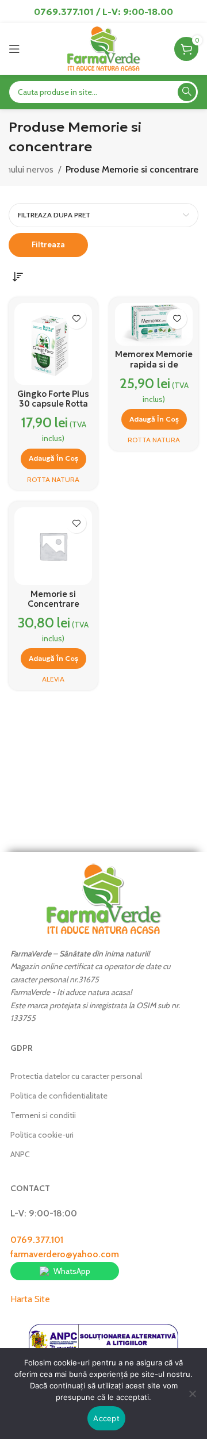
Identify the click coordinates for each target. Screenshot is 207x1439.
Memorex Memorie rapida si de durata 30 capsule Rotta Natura (154, 369)
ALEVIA (53, 679)
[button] (53, 459)
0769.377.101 (36, 1239)
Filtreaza (48, 245)
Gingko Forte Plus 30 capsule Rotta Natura (53, 404)
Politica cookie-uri (42, 1135)
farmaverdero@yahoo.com (64, 1254)
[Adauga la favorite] (76, 319)
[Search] (187, 92)
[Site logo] (103, 48)
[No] (192, 1400)
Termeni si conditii (43, 1115)
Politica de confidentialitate (59, 1095)
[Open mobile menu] (14, 48)
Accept (106, 1418)
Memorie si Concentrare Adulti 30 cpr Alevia (53, 609)
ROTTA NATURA (53, 479)
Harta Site (30, 1298)
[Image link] (103, 898)
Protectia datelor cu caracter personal (76, 1076)
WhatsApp (71, 1271)
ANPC (20, 1154)
